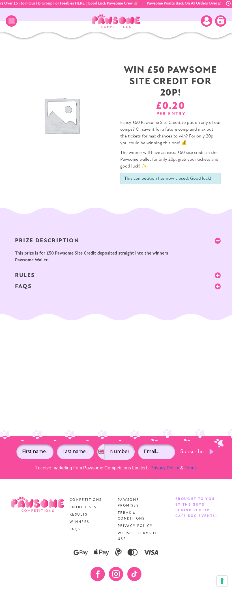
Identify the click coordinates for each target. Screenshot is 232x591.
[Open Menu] (11, 21)
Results (79, 514)
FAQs (23, 286)
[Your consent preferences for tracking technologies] (222, 581)
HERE (78, 3)
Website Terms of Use (138, 536)
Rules (25, 275)
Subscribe (192, 452)
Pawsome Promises (128, 502)
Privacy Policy (165, 467)
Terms (190, 467)
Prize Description (47, 241)
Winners (79, 522)
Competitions (86, 500)
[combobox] (101, 452)
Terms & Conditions (131, 515)
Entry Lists (83, 507)
